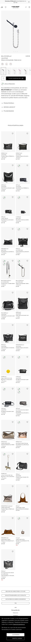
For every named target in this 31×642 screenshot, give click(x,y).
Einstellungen (17, 638)
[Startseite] (15, 7)
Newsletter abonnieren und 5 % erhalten (15, 595)
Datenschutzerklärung (19, 624)
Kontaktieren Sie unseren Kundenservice (15, 599)
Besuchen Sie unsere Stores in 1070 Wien (15, 591)
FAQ (15, 603)
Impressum (15, 615)
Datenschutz (15, 612)
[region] (15, 629)
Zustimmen (15, 634)
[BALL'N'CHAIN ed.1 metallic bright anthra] (14, 71)
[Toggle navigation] (29, 7)
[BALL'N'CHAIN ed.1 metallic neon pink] (20, 71)
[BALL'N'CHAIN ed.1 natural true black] (3, 71)
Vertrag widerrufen (15, 610)
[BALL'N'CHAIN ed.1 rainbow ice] (9, 71)
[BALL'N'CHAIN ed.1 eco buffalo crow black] (25, 71)
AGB (15, 607)
